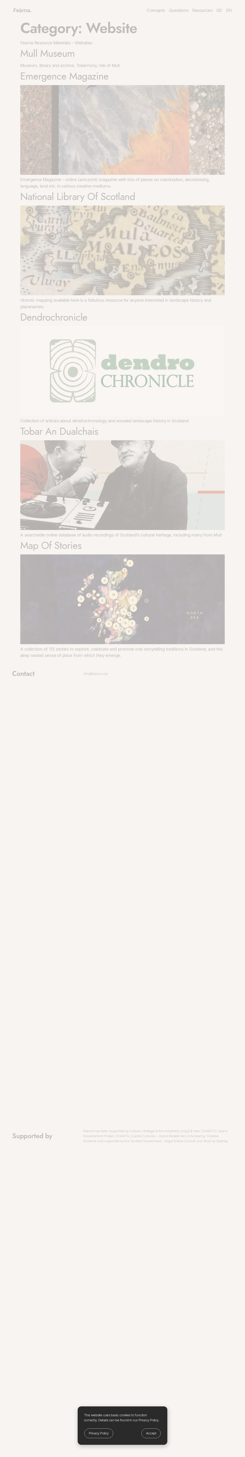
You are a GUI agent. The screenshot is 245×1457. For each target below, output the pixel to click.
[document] (122, 728)
